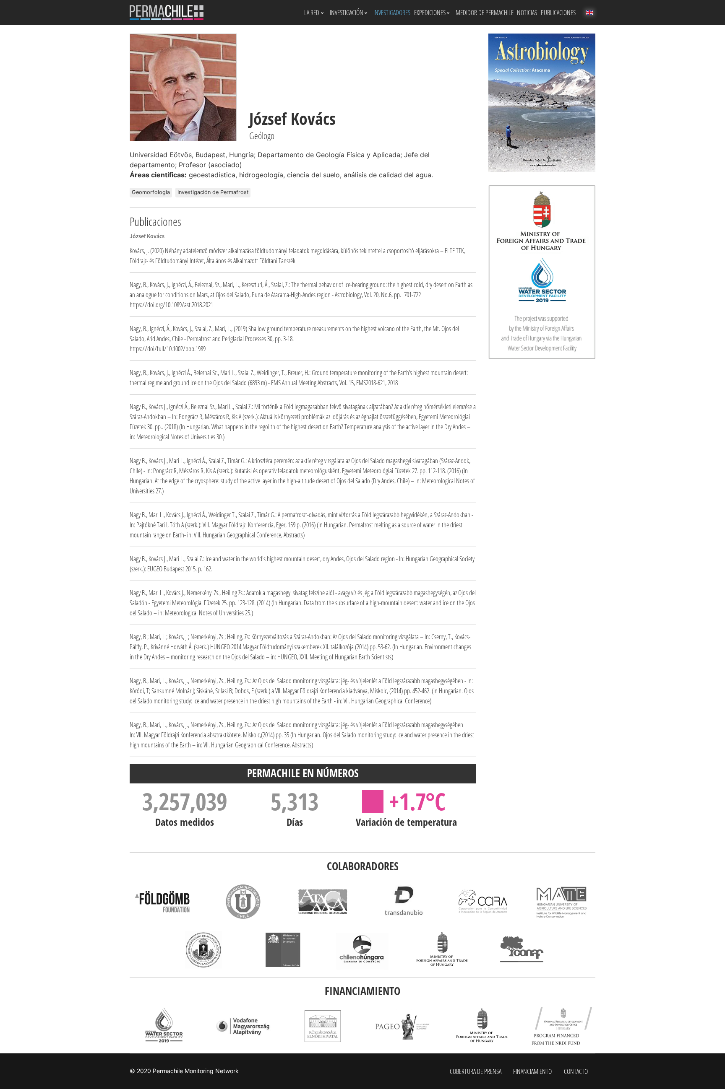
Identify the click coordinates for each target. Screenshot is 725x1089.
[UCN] (242, 902)
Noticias (527, 12)
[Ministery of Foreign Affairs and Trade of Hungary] (482, 1026)
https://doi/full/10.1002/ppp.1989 (168, 348)
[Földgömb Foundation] (163, 902)
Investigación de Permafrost (213, 192)
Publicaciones (558, 12)
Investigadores (391, 12)
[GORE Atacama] (322, 902)
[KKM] (442, 950)
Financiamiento (532, 1071)
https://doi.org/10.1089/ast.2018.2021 (171, 304)
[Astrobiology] (541, 103)
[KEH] (322, 1026)
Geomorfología (151, 192)
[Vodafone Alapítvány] (242, 1026)
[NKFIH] (561, 1026)
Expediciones (430, 12)
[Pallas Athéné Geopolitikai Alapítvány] (402, 1026)
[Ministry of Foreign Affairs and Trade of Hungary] (541, 272)
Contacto (576, 1071)
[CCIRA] (482, 902)
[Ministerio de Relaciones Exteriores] (282, 950)
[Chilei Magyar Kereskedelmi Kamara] (362, 950)
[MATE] (561, 902)
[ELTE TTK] (203, 950)
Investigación (346, 12)
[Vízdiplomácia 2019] (163, 1026)
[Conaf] (521, 950)
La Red (311, 12)
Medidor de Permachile (485, 12)
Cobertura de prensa (475, 1071)
